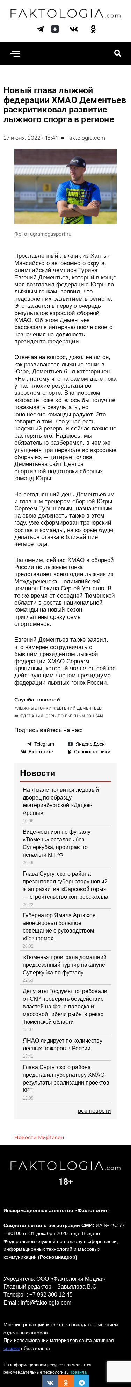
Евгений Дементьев (79, 708)
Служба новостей (37, 699)
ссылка (11, 1348)
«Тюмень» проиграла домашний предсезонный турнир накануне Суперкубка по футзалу (65, 965)
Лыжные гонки (34, 708)
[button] (15, 53)
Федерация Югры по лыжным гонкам (60, 716)
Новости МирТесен (39, 1137)
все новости (94, 1111)
